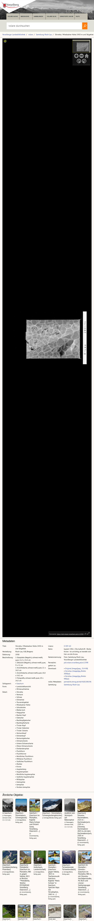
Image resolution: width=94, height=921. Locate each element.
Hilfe (78, 16)
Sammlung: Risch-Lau (44, 34)
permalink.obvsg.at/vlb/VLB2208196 (77, 682)
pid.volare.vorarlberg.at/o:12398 (76, 662)
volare (30, 34)
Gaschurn (20, 683)
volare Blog (51, 16)
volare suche (13, 16)
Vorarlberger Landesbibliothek (13, 34)
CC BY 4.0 (67, 646)
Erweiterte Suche (66, 16)
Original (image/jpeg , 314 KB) (76, 668)
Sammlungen (38, 16)
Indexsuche (25, 16)
